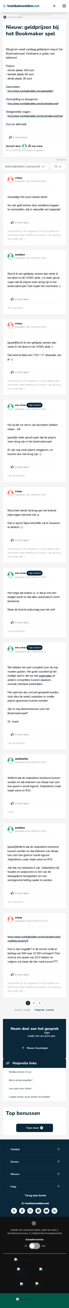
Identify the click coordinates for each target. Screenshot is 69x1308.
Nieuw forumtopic (37, 1048)
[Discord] (47, 1211)
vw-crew (37, 146)
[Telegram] (39, 1211)
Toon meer (32, 1128)
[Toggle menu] (64, 6)
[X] (15, 1211)
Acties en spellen (15, 17)
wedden (20, 254)
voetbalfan (21, 759)
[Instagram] (31, 1211)
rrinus (18, 178)
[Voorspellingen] (56, 1211)
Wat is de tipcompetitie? (21, 1080)
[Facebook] (23, 1211)
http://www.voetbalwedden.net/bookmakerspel (33, 103)
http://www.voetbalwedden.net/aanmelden (30, 91)
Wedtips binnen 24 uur (20, 1072)
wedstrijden (45, 676)
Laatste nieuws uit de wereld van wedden (29, 1097)
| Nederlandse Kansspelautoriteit (46, 1233)
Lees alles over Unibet (20, 1088)
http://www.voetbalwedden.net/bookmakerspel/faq (35, 116)
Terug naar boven (35, 1195)
